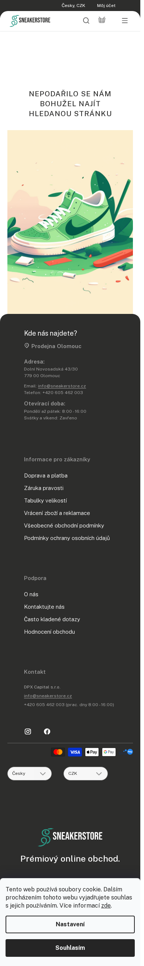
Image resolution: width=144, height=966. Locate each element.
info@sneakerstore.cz (62, 386)
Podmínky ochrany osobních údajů (67, 538)
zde (106, 905)
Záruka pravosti (44, 488)
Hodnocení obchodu (49, 632)
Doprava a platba (46, 475)
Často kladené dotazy (52, 619)
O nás (31, 594)
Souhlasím (70, 947)
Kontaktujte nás (44, 607)
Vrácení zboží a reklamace (57, 513)
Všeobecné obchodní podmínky (64, 525)
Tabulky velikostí (45, 500)
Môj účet (106, 5)
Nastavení (70, 924)
